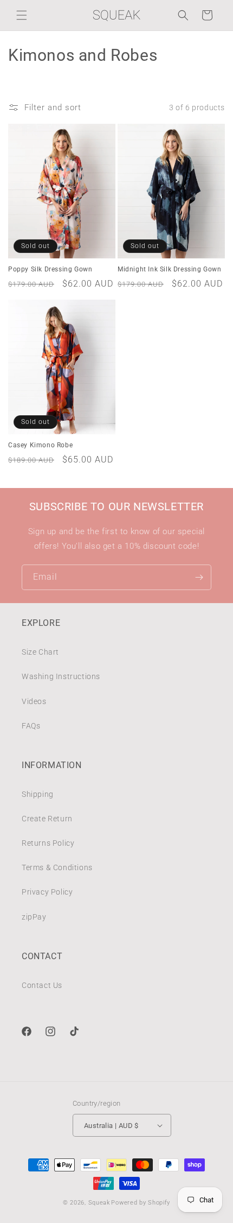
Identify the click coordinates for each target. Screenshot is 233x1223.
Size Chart (40, 652)
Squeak (99, 1202)
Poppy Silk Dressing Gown (50, 269)
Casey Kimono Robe (40, 445)
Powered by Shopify (140, 1202)
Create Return (47, 818)
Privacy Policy (47, 892)
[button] (22, 15)
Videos (34, 701)
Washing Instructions (61, 676)
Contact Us (42, 985)
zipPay (34, 917)
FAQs (31, 725)
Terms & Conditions (57, 867)
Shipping (38, 794)
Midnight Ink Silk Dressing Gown (170, 269)
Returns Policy (48, 843)
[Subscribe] (199, 577)
